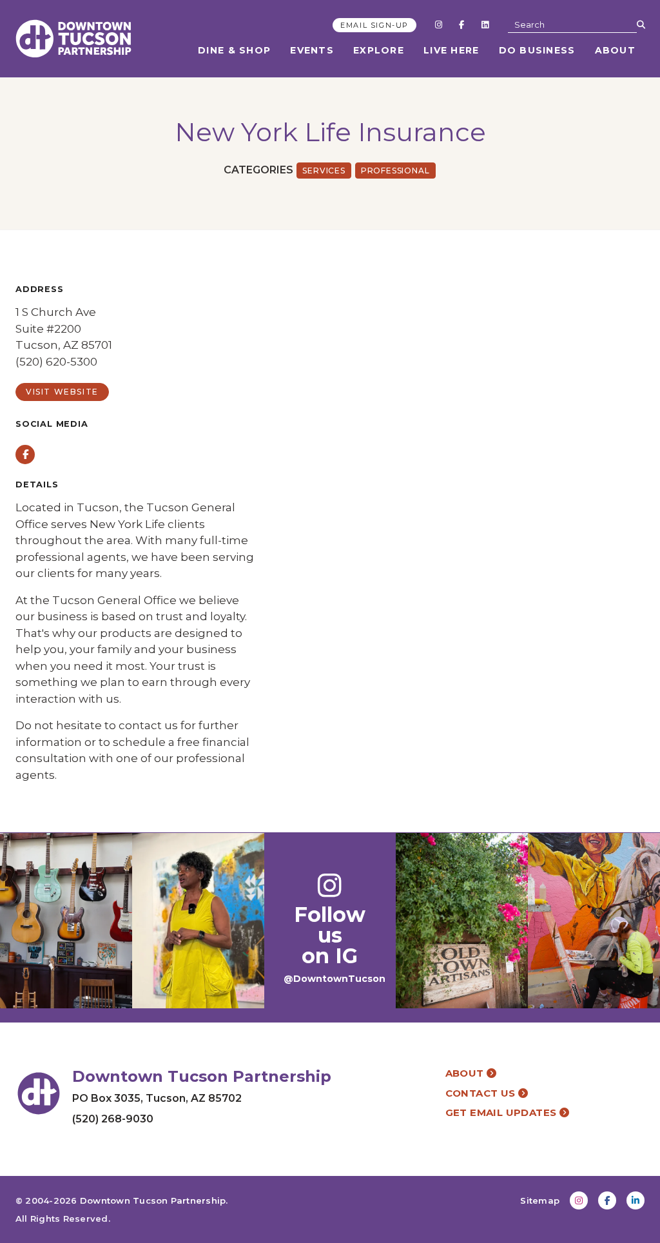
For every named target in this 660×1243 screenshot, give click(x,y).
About (615, 50)
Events (312, 50)
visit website (62, 391)
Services (323, 170)
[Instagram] (438, 24)
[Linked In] (484, 24)
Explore (378, 50)
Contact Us (481, 1093)
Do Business (537, 50)
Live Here (451, 50)
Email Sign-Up (374, 25)
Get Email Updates (502, 1112)
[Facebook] (461, 24)
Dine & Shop (234, 50)
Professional (395, 170)
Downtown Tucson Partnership (153, 1200)
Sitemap (539, 1200)
